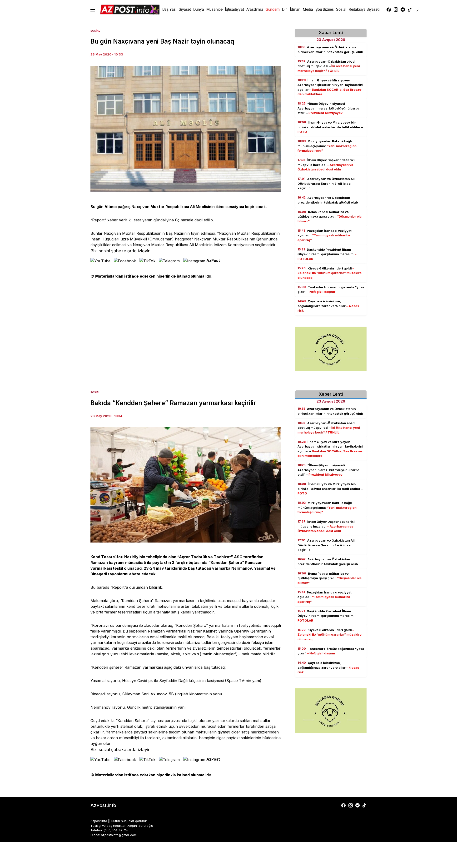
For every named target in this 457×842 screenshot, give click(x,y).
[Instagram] (396, 9)
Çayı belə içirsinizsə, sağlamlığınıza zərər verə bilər (328, 305)
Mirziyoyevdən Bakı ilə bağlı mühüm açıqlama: (327, 145)
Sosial (95, 30)
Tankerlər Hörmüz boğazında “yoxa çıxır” (331, 289)
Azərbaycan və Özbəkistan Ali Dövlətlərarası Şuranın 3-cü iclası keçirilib (326, 183)
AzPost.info (103, 805)
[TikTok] (409, 9)
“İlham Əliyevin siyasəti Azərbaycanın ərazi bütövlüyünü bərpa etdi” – (328, 108)
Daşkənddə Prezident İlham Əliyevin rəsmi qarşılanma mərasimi (327, 254)
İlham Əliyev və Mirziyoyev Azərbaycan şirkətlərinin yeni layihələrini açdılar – (330, 87)
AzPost (213, 260)
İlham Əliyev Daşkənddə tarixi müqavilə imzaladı (326, 164)
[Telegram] (403, 9)
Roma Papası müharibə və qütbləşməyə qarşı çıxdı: (330, 216)
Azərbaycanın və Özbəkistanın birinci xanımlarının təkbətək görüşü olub (330, 49)
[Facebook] (389, 9)
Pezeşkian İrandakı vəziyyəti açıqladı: (325, 235)
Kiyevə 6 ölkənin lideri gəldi (330, 272)
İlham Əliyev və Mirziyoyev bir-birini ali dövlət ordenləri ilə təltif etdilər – (330, 127)
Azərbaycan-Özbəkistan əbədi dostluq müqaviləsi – (329, 66)
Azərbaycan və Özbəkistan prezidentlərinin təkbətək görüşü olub (328, 200)
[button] (92, 9)
